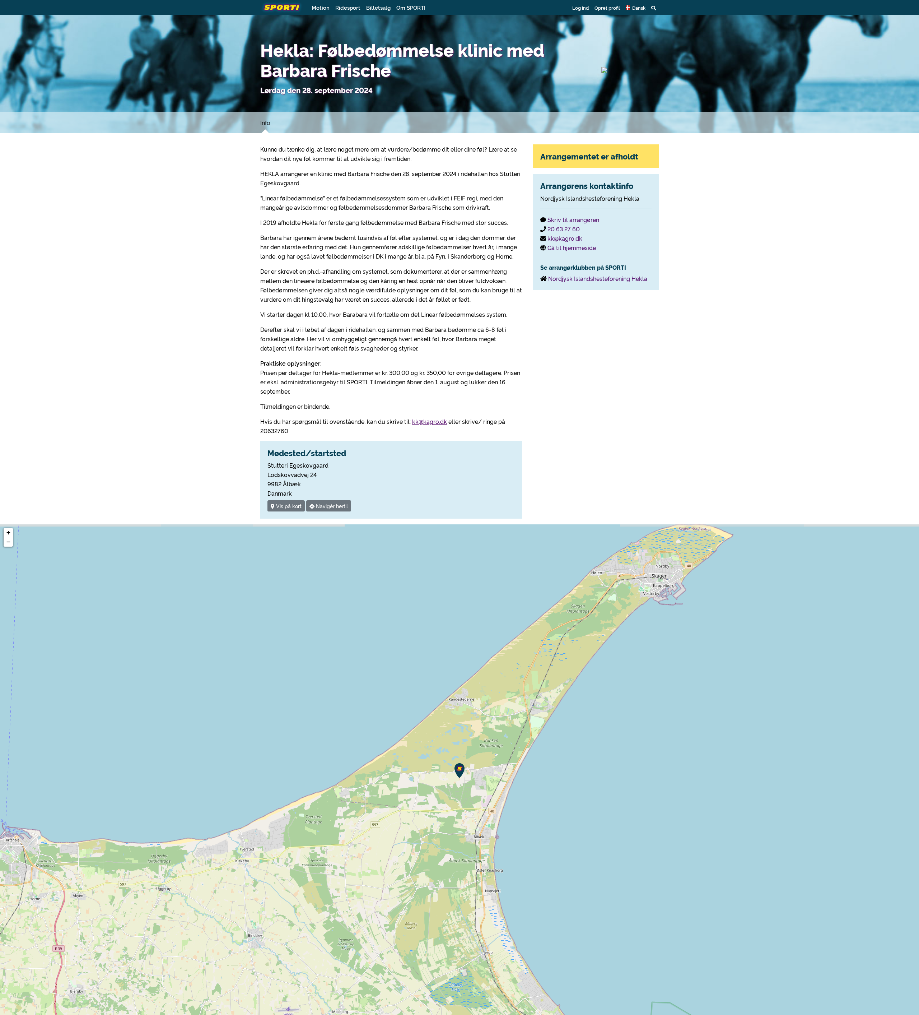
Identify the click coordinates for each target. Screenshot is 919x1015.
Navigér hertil (331, 505)
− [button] (8, 542)
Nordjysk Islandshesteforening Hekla (597, 278)
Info (265, 122)
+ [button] (8, 532)
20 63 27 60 (563, 229)
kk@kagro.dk (429, 421)
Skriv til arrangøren (573, 219)
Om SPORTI (410, 7)
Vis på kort (288, 505)
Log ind (580, 7)
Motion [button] (321, 7)
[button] (635, 7)
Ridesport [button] (347, 7)
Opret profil (607, 7)
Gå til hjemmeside (571, 247)
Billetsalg (378, 7)
